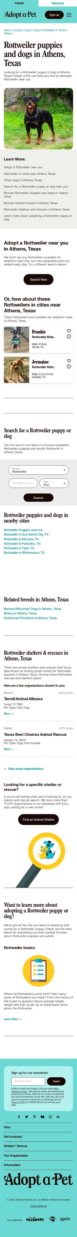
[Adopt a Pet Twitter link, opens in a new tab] (28, 1117)
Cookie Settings (38, 1206)
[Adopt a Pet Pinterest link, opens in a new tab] (35, 1117)
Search (38, 497)
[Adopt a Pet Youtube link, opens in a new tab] (43, 1117)
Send (56, 1081)
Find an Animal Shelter (38, 819)
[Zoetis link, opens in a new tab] (65, 1219)
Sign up (54, 14)
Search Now (38, 279)
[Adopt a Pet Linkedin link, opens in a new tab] (58, 1117)
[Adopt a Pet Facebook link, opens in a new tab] (20, 1117)
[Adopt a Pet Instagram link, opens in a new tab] (51, 1117)
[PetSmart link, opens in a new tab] (35, 1219)
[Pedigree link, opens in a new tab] (52, 1219)
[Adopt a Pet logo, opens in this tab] (38, 1184)
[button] (69, 330)
